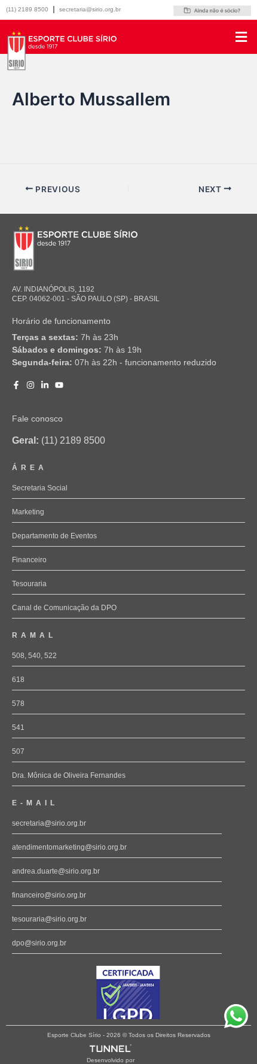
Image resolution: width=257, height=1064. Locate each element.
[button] (189, 37)
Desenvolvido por (110, 1060)
